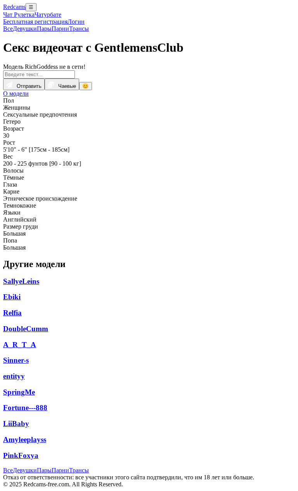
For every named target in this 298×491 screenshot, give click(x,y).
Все (8, 28)
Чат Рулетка (19, 14)
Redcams (14, 6)
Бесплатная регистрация (35, 21)
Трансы (79, 28)
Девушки (25, 28)
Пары (44, 28)
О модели (16, 93)
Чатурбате (48, 14)
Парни (60, 28)
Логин (76, 21)
